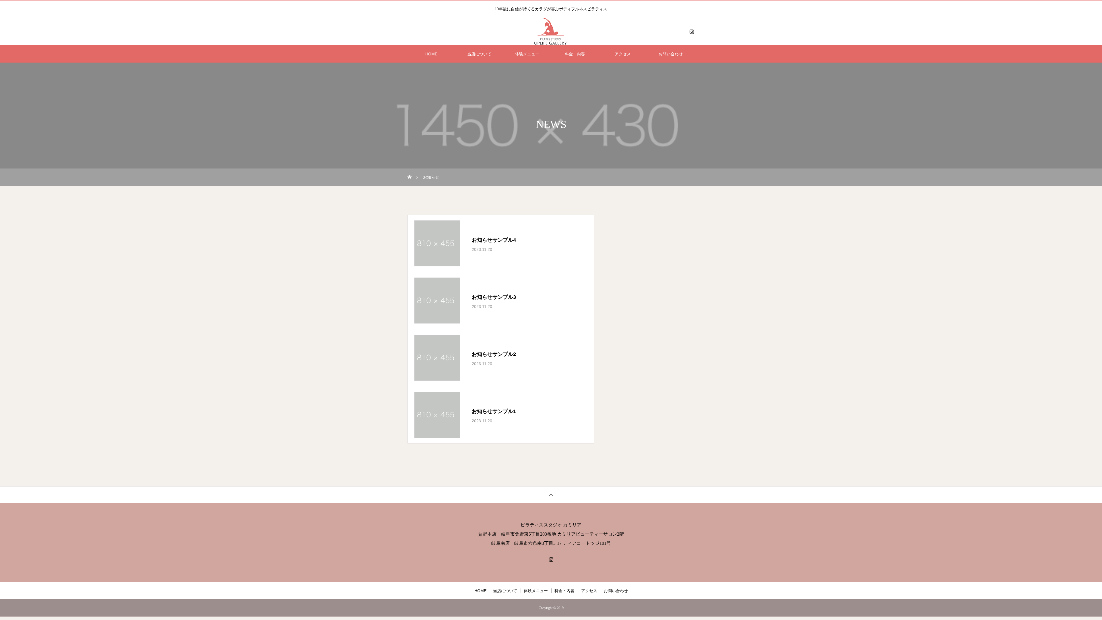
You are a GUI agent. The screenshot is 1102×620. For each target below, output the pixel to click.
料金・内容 (575, 54)
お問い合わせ (671, 54)
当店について (479, 54)
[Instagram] (691, 31)
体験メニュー (527, 54)
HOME (431, 54)
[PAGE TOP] (551, 494)
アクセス (623, 54)
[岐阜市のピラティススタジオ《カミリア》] (551, 31)
